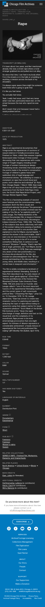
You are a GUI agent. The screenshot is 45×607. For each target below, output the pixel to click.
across (21, 79)
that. (31, 88)
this (10, 69)
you (10, 91)
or (18, 77)
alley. (39, 71)
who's (14, 88)
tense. (18, 91)
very (32, 98)
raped (29, 103)
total (37, 69)
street (20, 69)
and (26, 66)
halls (26, 77)
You (4, 95)
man (20, 103)
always (8, 85)
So (3, 75)
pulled (26, 71)
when (38, 75)
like (30, 66)
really (10, 98)
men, (14, 101)
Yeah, (4, 98)
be (33, 85)
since (7, 75)
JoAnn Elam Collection (15, 9)
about (12, 66)
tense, (19, 98)
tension (15, 79)
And (4, 109)
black (28, 101)
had (36, 109)
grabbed (13, 71)
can (21, 75)
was (14, 69)
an (35, 71)
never (32, 109)
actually (9, 95)
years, (22, 66)
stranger (6, 71)
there (24, 85)
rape (26, 69)
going (20, 88)
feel (24, 75)
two (17, 66)
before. (18, 111)
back (30, 79)
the (8, 77)
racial (4, 111)
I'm (3, 77)
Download (20, 63)
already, (5, 69)
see (9, 101)
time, (16, 75)
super (14, 85)
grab (27, 88)
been (8, 66)
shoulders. (6, 82)
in (33, 71)
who (24, 103)
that (12, 75)
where (30, 69)
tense (36, 98)
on (36, 101)
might (29, 85)
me (19, 71)
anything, (6, 79)
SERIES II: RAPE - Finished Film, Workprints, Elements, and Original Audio (20, 13)
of (33, 79)
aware (19, 85)
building (35, 77)
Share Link (7, 19)
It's (3, 66)
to (23, 88)
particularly (20, 101)
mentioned (37, 66)
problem (10, 111)
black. (4, 105)
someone (38, 85)
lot (19, 109)
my (29, 75)
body (33, 75)
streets (13, 77)
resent (9, 109)
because (11, 103)
